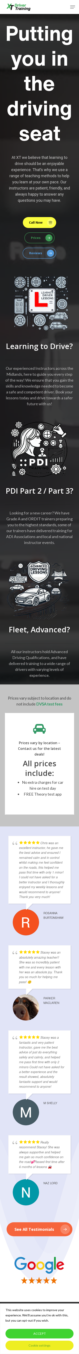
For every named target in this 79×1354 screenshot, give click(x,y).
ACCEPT (39, 1333)
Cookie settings (39, 1345)
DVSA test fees (49, 704)
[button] (72, 7)
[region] (39, 1328)
